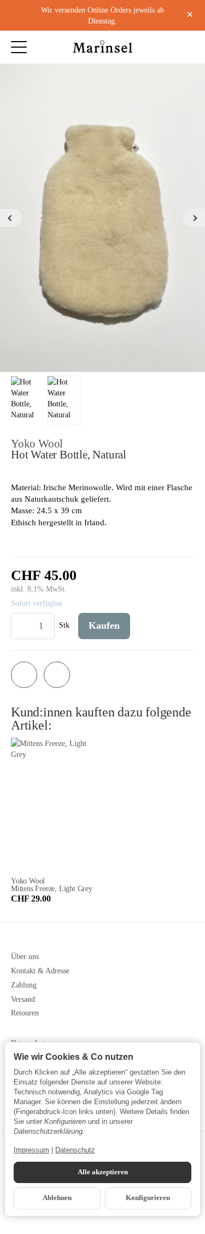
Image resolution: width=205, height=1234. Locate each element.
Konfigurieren (148, 1198)
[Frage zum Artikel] (57, 675)
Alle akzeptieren (103, 1172)
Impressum (31, 1150)
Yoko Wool (37, 443)
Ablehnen (57, 1198)
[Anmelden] (164, 47)
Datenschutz (75, 1150)
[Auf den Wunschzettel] (24, 675)
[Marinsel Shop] (102, 47)
